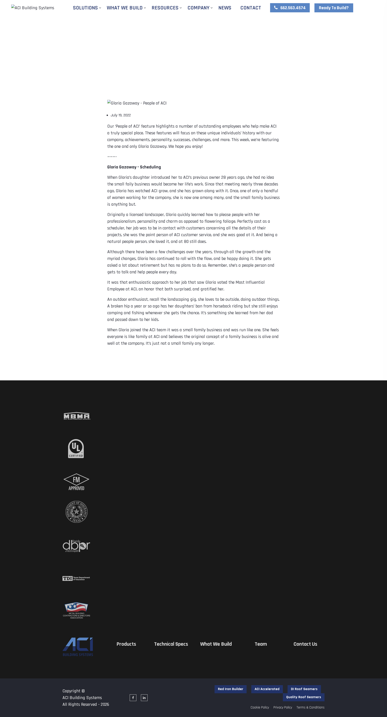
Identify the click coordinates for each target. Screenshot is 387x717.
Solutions (85, 7)
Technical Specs (171, 644)
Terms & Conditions (311, 707)
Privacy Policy (282, 707)
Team (261, 644)
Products (126, 644)
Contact (250, 7)
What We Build (125, 7)
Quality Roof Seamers (303, 697)
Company (198, 7)
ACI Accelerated (267, 689)
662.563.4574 (293, 8)
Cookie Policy (260, 707)
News (224, 7)
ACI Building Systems (82, 698)
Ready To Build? (334, 8)
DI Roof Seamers (304, 689)
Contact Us (305, 644)
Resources (165, 7)
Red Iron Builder (230, 689)
